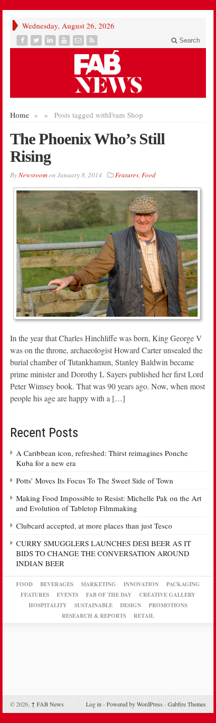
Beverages (56, 584)
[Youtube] (65, 40)
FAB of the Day (109, 595)
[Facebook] (23, 40)
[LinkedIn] (51, 40)
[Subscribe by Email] (79, 40)
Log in (93, 704)
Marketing (98, 584)
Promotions (168, 605)
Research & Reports (94, 616)
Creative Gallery (167, 595)
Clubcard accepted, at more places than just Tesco (94, 526)
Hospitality (48, 605)
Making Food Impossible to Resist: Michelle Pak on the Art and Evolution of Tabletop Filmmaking (108, 503)
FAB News (47, 704)
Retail (144, 616)
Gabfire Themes (187, 704)
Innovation (141, 584)
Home (19, 115)
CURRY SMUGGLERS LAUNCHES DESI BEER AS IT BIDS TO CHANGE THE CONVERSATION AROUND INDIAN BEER (103, 553)
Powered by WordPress (134, 704)
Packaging (183, 584)
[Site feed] (93, 40)
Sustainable (93, 605)
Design (130, 605)
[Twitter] (37, 40)
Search (188, 40)
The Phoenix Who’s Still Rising (87, 147)
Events (67, 595)
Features (127, 174)
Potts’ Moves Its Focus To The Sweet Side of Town (94, 480)
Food (149, 174)
